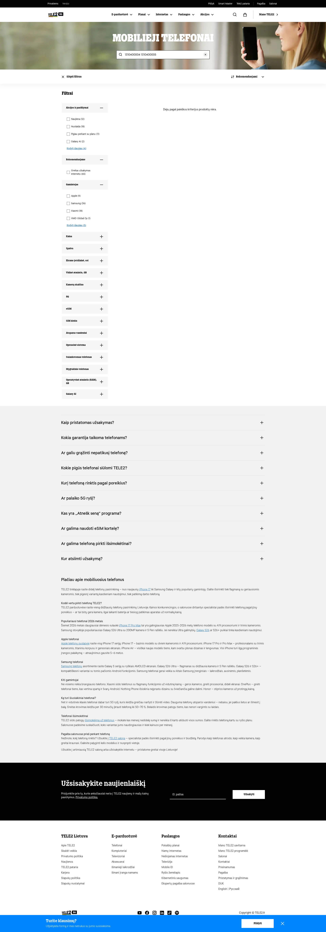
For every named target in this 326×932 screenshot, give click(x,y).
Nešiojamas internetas (174, 856)
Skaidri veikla (69, 850)
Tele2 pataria (243, 3)
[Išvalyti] (205, 54)
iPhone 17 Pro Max (130, 625)
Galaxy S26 (202, 630)
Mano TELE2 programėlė (233, 850)
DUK (221, 883)
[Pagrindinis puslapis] (55, 14)
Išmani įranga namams (125, 872)
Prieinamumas (226, 867)
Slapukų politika (70, 878)
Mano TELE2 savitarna (231, 845)
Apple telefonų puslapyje (75, 643)
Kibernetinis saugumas (174, 878)
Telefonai (117, 845)
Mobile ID (167, 867)
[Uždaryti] (282, 923)
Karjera (65, 872)
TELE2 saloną (117, 738)
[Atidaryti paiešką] (235, 14)
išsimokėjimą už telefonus (99, 720)
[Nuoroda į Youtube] (140, 913)
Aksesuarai (118, 861)
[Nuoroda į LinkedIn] (162, 913)
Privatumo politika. (87, 797)
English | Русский (228, 889)
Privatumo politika (72, 856)
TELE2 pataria (69, 867)
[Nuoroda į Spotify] (177, 913)
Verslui (65, 3)
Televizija (166, 861)
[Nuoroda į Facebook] (147, 913)
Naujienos (67, 861)
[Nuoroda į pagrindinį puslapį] (69, 913)
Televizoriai (118, 856)
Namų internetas (171, 850)
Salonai (273, 3)
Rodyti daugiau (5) (76, 225)
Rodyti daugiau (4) (76, 148)
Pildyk (211, 3)
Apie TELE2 (68, 845)
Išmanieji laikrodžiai (123, 867)
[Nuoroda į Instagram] (154, 913)
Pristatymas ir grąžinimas (233, 878)
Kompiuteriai (119, 850)
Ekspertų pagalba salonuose (178, 883)
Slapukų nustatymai (73, 883)
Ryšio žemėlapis (170, 872)
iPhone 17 (144, 589)
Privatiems (53, 3)
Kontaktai (224, 861)
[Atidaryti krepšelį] (245, 14)
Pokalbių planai (170, 845)
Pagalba (261, 3)
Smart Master (225, 3)
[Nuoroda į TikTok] (169, 913)
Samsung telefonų (71, 666)
